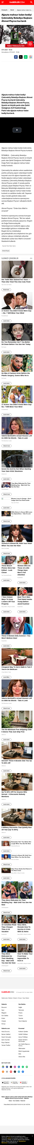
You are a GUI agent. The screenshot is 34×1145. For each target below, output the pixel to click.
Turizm (21, 1015)
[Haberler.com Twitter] (10, 1067)
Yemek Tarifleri (6, 1045)
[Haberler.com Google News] (3, 1067)
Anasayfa (4, 10)
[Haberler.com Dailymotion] (22, 1071)
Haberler (4, 1004)
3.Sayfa (4, 1021)
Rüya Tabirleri (6, 1042)
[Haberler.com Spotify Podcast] (26, 1067)
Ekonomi (4, 1007)
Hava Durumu (6, 1031)
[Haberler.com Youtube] (10, 1071)
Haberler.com (6, 1028)
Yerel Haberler (23, 1021)
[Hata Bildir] (7, 1104)
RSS (20, 1054)
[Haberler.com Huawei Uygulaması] (23, 1083)
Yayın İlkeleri (26, 998)
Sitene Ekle (22, 1056)
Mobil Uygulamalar (24, 1051)
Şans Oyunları (6, 1039)
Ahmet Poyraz (5, 250)
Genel (12, 10)
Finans (20, 1013)
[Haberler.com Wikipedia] (6, 1071)
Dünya (3, 1024)
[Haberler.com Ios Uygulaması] (6, 1083)
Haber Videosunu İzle (15, 46)
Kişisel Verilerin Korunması (23, 1040)
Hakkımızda (4, 998)
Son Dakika (5, 1015)
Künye (20, 998)
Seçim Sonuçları (6, 1037)
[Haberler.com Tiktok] (14, 1071)
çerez (9, 1138)
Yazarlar (21, 1018)
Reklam (10, 998)
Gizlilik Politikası (23, 1034)
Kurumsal (21, 1028)
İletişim (15, 998)
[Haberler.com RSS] (3, 1071)
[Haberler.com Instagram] (14, 1067)
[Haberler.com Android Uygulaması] (14, 1083)
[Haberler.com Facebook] (6, 1067)
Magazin (4, 1013)
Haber (10, 1100)
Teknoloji (21, 1010)
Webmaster (22, 1048)
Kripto (3, 1018)
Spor (3, 1010)
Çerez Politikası (23, 1037)
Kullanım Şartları (23, 1031)
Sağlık (20, 1007)
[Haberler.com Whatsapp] (22, 1067)
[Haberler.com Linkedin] (18, 1067)
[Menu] (3, 2)
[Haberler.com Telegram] (18, 1071)
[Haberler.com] (8, 992)
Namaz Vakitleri (6, 1034)
